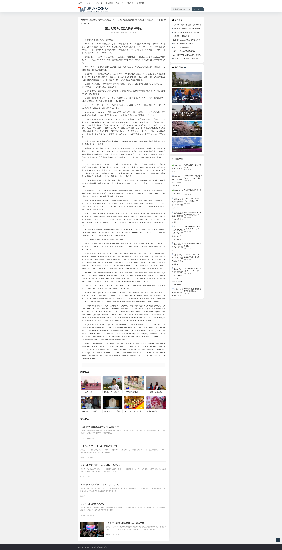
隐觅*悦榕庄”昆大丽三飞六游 (183, 148)
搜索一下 (199, 9)
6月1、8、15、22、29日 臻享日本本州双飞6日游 (187, 130)
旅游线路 (119, 3)
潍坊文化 (88, 3)
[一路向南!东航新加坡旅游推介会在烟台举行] (92, 529)
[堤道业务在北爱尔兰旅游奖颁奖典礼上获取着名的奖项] (177, 255)
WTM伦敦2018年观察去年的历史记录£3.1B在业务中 (193, 177)
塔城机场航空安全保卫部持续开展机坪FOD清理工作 (119, 20)
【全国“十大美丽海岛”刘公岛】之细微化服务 (188, 28)
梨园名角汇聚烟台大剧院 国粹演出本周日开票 (188, 40)
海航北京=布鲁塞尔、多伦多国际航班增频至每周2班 (159, 20)
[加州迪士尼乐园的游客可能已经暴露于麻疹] (177, 289)
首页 (80, 3)
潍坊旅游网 (97, 547)
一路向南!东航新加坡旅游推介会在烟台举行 (99, 426)
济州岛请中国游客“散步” (181, 47)
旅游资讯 (98, 3)
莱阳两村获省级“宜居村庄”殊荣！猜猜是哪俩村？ (188, 55)
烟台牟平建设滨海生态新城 (92, 503)
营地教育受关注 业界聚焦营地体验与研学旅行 (188, 25)
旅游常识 (130, 3)
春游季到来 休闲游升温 (181, 36)
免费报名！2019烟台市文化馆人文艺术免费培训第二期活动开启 (188, 59)
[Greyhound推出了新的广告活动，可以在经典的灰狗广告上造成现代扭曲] (177, 227)
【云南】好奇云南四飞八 (181, 83)
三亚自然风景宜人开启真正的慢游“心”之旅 (98, 446)
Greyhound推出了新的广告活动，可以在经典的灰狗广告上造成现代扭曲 (193, 228)
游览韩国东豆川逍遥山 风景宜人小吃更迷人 (99, 484)
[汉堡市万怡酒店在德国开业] (177, 190)
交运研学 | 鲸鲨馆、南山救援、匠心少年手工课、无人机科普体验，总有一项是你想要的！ (187, 98)
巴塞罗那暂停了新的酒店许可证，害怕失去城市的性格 (192, 200)
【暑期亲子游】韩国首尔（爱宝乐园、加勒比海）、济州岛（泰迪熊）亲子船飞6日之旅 (187, 114)
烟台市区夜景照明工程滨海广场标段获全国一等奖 (188, 32)
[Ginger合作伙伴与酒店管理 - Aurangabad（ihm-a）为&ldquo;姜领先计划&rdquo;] (177, 269)
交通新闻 (140, 3)
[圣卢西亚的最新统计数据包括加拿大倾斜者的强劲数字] (177, 213)
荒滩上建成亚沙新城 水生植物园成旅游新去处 (100, 465)
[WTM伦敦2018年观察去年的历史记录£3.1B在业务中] (177, 176)
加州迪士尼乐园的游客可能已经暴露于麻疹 (192, 290)
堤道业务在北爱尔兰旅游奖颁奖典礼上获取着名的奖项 (192, 256)
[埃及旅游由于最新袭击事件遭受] (177, 244)
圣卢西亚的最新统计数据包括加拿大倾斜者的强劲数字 (192, 214)
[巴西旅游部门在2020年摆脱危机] (177, 165)
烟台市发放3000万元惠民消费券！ (185, 51)
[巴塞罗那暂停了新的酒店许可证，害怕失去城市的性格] (177, 199)
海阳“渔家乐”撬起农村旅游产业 (184, 43)
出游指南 (109, 3)
